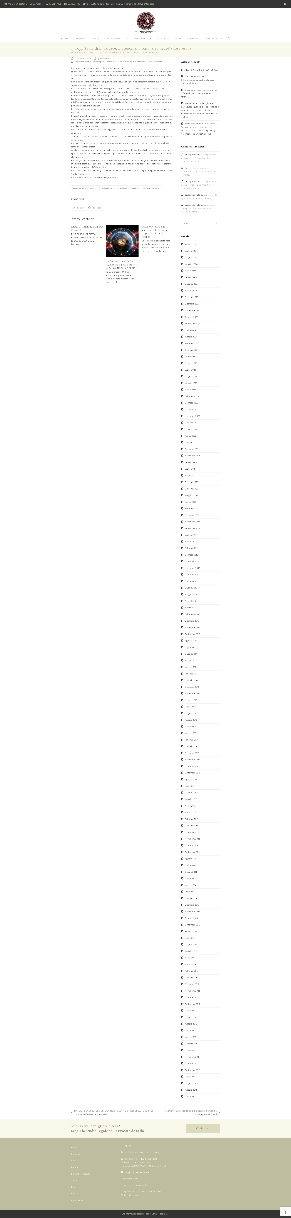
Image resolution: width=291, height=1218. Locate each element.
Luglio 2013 (190, 938)
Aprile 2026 (190, 271)
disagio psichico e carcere (114, 188)
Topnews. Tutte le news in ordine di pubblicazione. (126, 61)
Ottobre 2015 (191, 766)
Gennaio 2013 (191, 978)
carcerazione (79, 188)
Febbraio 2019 (192, 548)
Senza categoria (97, 61)
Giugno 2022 (191, 429)
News (74, 1187)
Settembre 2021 (192, 462)
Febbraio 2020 (192, 508)
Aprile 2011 (190, 1096)
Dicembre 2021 (192, 449)
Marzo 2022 (190, 436)
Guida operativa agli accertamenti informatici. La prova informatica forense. (156, 231)
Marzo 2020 (191, 502)
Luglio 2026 (190, 251)
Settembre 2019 (192, 528)
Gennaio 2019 (191, 555)
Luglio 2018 (190, 581)
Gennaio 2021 (191, 482)
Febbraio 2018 (192, 614)
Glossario (75, 1194)
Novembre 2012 (192, 991)
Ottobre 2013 (191, 918)
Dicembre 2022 (192, 409)
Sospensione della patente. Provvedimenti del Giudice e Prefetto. (198, 158)
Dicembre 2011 (192, 1050)
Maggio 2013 (191, 951)
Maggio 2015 (191, 799)
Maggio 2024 (191, 337)
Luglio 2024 (190, 330)
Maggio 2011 (191, 1090)
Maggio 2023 (191, 383)
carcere (94, 188)
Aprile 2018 (190, 601)
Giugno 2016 (191, 713)
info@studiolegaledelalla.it (100, 4)
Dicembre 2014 (192, 832)
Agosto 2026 (191, 244)
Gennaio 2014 (191, 898)
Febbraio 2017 (191, 674)
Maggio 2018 (191, 594)
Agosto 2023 (191, 363)
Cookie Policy (141, 1185)
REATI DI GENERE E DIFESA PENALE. (201, 70)
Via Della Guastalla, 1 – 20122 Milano (142, 1153)
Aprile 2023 (190, 390)
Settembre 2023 (193, 357)
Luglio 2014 (190, 865)
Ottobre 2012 (191, 997)
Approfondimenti (82, 61)
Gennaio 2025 (191, 297)
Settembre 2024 (193, 323)
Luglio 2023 (190, 370)
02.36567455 (55, 4)
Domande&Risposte (80, 1174)
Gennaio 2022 (191, 442)
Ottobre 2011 (191, 1063)
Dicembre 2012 (192, 984)
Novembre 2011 (192, 1057)
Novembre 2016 (192, 693)
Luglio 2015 (190, 786)
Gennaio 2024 (191, 350)
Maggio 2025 (191, 291)
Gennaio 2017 (191, 680)
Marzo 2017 (190, 667)
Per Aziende (77, 1200)
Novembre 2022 (192, 416)
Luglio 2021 (190, 469)
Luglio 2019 (190, 535)
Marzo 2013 (190, 964)
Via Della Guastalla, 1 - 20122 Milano (25, 4)
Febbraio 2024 (192, 343)
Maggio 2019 (191, 542)
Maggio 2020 (191, 495)
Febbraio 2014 (192, 892)
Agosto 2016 (191, 700)
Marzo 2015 (190, 812)
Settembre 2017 (192, 634)
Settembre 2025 (193, 277)
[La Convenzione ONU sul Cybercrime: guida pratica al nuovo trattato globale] (122, 241)
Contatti (75, 1180)
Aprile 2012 (190, 1030)
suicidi (135, 188)
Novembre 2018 (192, 568)
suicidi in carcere (151, 188)
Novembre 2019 (192, 522)
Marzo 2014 (190, 885)
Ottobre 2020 (191, 489)
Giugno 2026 (191, 257)
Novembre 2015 (192, 759)
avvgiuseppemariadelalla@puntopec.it (135, 4)
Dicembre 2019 (192, 515)
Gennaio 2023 (191, 403)
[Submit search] (217, 223)
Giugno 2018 (191, 588)
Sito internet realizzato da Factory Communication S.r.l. (145, 1214)
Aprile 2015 (190, 806)
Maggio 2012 (191, 1024)
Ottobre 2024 (191, 317)
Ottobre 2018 (191, 574)
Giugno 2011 (190, 1083)
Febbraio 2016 (192, 740)
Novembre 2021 (192, 456)
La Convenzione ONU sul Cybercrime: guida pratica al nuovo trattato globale (121, 265)
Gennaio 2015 (191, 826)
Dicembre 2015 (192, 753)
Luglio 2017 (190, 647)
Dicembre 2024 (192, 304)
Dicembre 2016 (192, 687)
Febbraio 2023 (192, 396)
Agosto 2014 (191, 859)
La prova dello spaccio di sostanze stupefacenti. (199, 196)
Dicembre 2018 (192, 561)
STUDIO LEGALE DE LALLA (150, 1192)
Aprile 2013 (190, 958)
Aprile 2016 (190, 727)
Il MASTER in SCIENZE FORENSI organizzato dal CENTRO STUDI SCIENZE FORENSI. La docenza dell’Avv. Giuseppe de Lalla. (112, 1112)
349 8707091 (130, 1162)
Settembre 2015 (192, 773)
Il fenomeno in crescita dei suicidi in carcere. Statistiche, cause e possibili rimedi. (188, 1112)
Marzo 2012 (190, 1037)
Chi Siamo (76, 1154)
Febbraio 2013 (191, 971)
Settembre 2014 (192, 852)
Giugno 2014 (191, 872)
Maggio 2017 (191, 660)
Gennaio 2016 (191, 746)
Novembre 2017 (192, 627)
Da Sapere (76, 1167)
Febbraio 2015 (191, 819)
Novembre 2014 (192, 839)
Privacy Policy (127, 1185)
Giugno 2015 (191, 793)
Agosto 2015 (191, 779)
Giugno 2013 (191, 944)
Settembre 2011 (192, 1070)
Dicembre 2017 (192, 621)
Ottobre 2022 (191, 423)
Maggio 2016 (191, 720)
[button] (228, 39)
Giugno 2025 (191, 284)
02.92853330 (74, 4)
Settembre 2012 (192, 1004)
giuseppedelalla (104, 58)
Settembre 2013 (192, 925)
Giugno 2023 (191, 376)
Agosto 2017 (191, 641)
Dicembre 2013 (192, 905)
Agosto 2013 (191, 931)
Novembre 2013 (192, 911)
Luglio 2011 (190, 1077)
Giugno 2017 (191, 654)
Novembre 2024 (192, 310)
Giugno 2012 (191, 1017)
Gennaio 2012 (191, 1044)
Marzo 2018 (190, 608)
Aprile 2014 (190, 878)
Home (74, 1147)
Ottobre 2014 (191, 845)
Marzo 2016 (190, 733)
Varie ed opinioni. (155, 61)
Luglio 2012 (190, 1011)
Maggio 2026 (191, 264)
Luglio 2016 (190, 707)
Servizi (74, 1161)
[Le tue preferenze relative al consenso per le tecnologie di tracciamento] (286, 1213)
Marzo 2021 (190, 475)
